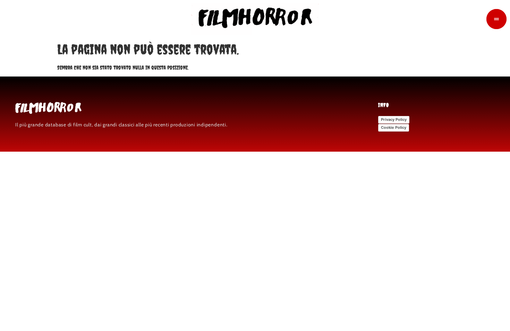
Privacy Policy (394, 119)
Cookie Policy (393, 127)
